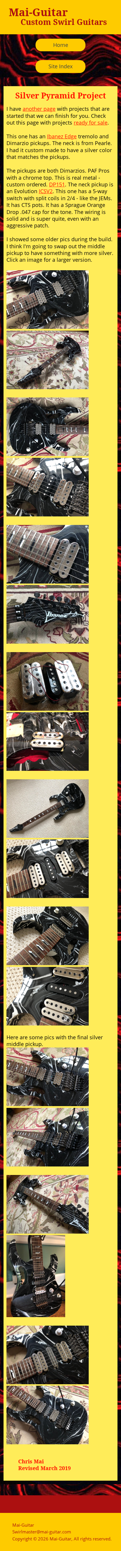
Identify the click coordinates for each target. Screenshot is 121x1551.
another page (39, 108)
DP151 (57, 184)
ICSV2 (46, 191)
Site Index (60, 66)
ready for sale (90, 122)
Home (60, 44)
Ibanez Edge (62, 136)
